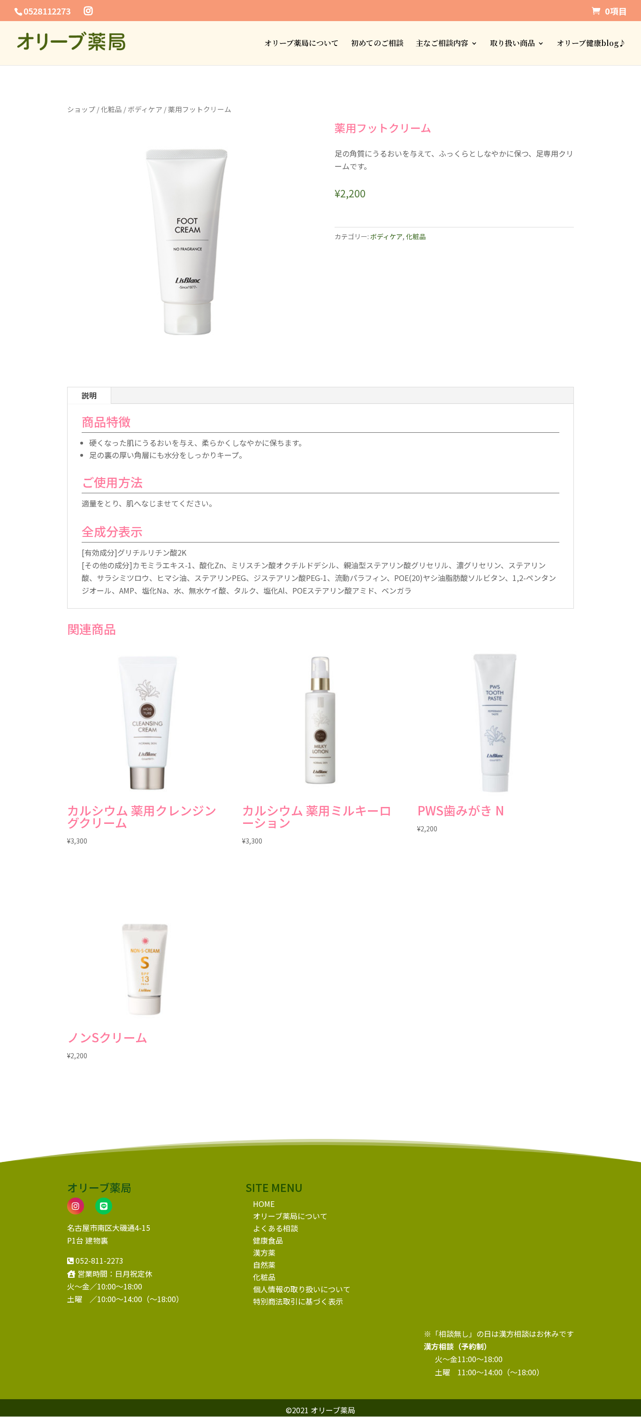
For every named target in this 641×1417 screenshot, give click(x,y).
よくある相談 (275, 1228)
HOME (264, 1203)
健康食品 (268, 1240)
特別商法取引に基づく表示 (298, 1301)
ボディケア (145, 109)
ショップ (81, 109)
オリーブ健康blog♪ (591, 44)
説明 (89, 395)
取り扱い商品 (512, 44)
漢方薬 (264, 1252)
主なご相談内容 (442, 44)
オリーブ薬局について (301, 44)
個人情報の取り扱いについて (302, 1289)
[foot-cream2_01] (186, 358)
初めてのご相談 (377, 44)
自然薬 (264, 1264)
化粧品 (111, 109)
